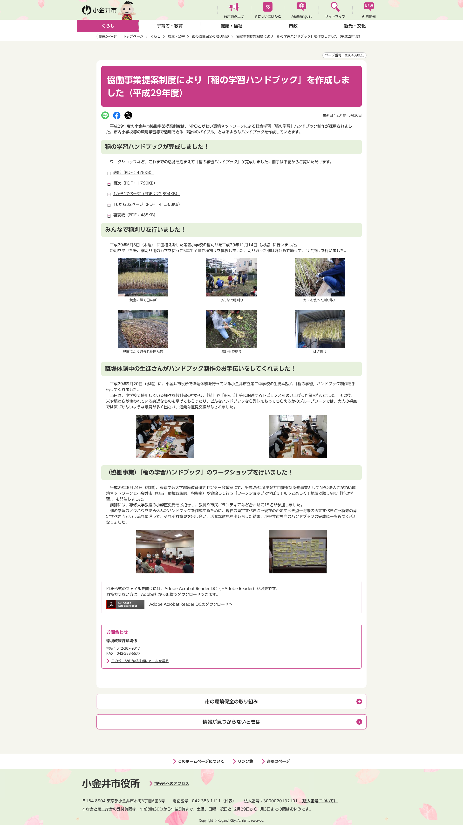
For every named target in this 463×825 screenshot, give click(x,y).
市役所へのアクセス (171, 783)
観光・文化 (355, 26)
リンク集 (245, 761)
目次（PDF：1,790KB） (135, 183)
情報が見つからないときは (231, 721)
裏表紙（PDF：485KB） (135, 215)
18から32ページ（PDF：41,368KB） (147, 204)
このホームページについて (201, 761)
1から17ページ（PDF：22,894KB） (146, 194)
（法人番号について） (318, 801)
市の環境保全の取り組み (210, 36)
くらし (108, 26)
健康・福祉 (231, 26)
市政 (293, 26)
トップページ (133, 36)
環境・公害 (176, 36)
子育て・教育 (170, 26)
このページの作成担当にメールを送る (140, 661)
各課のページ (278, 761)
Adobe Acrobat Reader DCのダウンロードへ (190, 604)
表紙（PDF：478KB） (133, 172)
